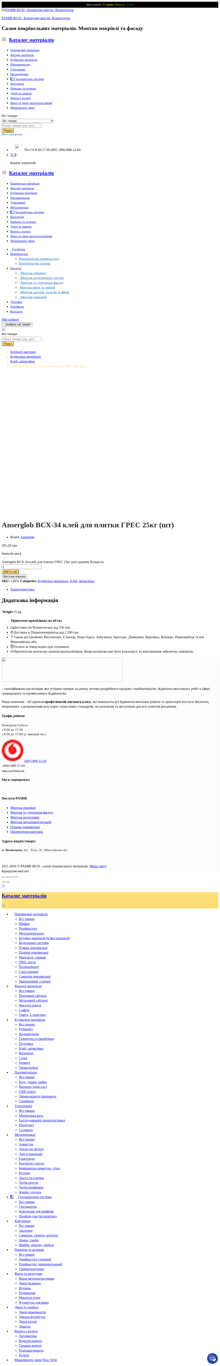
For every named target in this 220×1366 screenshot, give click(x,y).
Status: (6, 553)
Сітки (23, 1058)
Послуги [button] (15, 268)
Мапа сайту (98, 866)
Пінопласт (26, 1125)
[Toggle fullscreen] (12, 877)
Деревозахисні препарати (37, 1096)
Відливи (25, 1288)
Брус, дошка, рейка (33, 1082)
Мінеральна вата (31, 1115)
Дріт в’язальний (30, 1154)
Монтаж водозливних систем (41, 278)
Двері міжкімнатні (32, 1312)
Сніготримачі (28, 972)
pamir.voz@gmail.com (13, 770)
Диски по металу (31, 1149)
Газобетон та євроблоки (36, 1039)
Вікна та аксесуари (28, 1273)
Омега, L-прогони (32, 1015)
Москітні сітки (29, 1297)
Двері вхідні (28, 1321)
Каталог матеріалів (31, 40)
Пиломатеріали (20, 64)
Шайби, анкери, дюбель (36, 1245)
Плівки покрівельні (33, 948)
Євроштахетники (31, 1269)
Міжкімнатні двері (22, 107)
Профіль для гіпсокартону (38, 1216)
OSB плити (27, 1091)
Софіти (24, 1010)
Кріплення (17, 83)
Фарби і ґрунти (30, 1192)
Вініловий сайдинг (33, 996)
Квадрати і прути (31, 1163)
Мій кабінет (10, 319)
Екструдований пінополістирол (42, 1120)
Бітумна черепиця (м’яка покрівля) (44, 938)
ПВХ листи (27, 962)
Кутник (24, 1173)
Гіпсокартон (28, 1206)
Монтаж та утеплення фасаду (41, 283)
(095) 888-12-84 (35, 761)
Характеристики (22, 589)
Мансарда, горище (32, 957)
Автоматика (28, 1336)
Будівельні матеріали (23, 59)
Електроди (27, 1158)
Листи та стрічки (31, 1178)
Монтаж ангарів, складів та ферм (44, 292)
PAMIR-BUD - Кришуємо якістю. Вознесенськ (36, 18)
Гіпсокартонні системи (28, 79)
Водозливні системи (34, 943)
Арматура (26, 1144)
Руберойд (26, 1029)
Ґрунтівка (26, 1043)
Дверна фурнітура (32, 1317)
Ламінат (25, 1326)
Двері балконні (30, 1283)
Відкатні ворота (30, 1341)
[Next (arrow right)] (7, 882)
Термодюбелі (28, 1067)
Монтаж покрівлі (32, 273)
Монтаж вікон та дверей (37, 287)
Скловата (26, 1130)
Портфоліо (17, 306)
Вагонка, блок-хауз (33, 1087)
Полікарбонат (29, 967)
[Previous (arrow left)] (3, 882)
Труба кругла (28, 1182)
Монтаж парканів (32, 297)
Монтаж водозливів (24, 817)
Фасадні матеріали (22, 55)
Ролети (24, 1355)
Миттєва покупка (14, 576)
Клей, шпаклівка (82, 581)
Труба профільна (31, 1187)
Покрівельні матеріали (25, 50)
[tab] (114, 589)
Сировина (26, 1101)
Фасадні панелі (30, 1005)
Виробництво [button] (19, 254)
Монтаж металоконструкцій (30, 822)
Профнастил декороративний (40, 1264)
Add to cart (10, 571)
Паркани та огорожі (23, 88)
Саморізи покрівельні (34, 976)
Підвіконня (27, 1293)
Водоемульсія (29, 1034)
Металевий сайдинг (33, 1000)
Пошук (7, 130)
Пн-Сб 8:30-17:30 (37, 150)
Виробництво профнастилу (39, 259)
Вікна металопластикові (36, 1278)
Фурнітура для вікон (34, 1302)
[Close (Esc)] (3, 877)
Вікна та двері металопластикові (31, 103)
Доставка (16, 302)
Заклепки (26, 1230)
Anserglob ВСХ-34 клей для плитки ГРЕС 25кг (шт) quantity (45, 562)
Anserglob (27, 537)
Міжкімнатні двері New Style (36, 1360)
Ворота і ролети (20, 98)
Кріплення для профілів (36, 1211)
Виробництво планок (34, 263)
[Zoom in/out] (16, 877)
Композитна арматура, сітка (39, 1168)
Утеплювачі (17, 69)
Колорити (26, 1053)
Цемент (24, 1063)
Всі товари (27, 919)
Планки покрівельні (25, 827)
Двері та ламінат (21, 93)
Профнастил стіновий (35, 1259)
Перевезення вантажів (26, 832)
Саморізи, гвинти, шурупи (38, 1235)
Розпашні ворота (31, 1350)
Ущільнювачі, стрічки (34, 981)
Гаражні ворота (30, 1345)
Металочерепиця (31, 933)
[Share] (7, 877)
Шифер (24, 924)
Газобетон (17, 249)
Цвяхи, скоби (28, 1240)
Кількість (97, 562)
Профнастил (28, 928)
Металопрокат (19, 74)
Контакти (16, 311)
